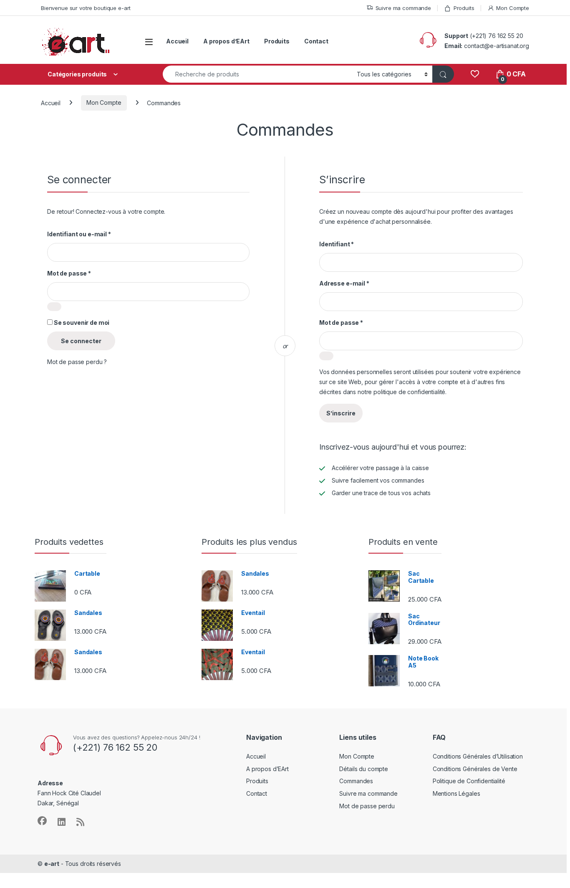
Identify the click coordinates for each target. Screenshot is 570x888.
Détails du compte (363, 768)
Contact (316, 41)
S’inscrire (341, 413)
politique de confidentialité (409, 391)
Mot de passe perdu (366, 806)
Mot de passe (69, 273)
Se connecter (81, 340)
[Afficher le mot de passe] (54, 306)
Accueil (177, 41)
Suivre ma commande (403, 8)
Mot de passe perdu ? (77, 361)
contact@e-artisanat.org (496, 45)
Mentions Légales (456, 793)
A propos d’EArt (226, 41)
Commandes (356, 780)
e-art (51, 863)
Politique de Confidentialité (469, 780)
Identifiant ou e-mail (79, 234)
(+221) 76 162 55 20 (496, 35)
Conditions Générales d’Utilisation (478, 756)
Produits (464, 8)
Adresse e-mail (344, 283)
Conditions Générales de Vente (475, 768)
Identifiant (336, 244)
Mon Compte (512, 8)
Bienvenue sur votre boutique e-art (86, 8)
